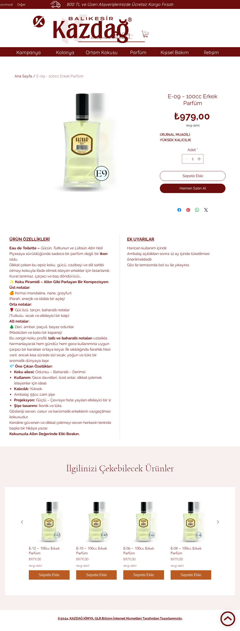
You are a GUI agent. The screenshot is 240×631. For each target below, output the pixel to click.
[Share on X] (206, 210)
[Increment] (199, 158)
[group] (120, 541)
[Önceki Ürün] (22, 522)
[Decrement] (186, 158)
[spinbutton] (192, 158)
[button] (146, 34)
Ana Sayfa (23, 76)
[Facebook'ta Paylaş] (179, 210)
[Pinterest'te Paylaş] (188, 210)
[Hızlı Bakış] (49, 522)
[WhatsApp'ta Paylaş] (197, 210)
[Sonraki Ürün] (218, 522)
